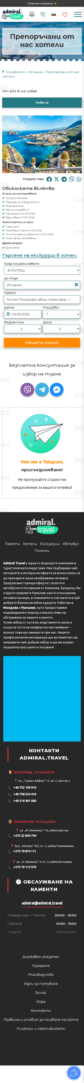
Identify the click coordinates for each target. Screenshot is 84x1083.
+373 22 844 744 (22, 880)
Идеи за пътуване (41, 1028)
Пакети (12, 588)
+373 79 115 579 (22, 911)
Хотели (30, 588)
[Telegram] (64, 179)
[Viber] (71, 179)
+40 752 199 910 (22, 832)
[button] (37, 170)
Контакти (41, 1055)
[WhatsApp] (79, 179)
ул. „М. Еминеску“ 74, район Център (44, 874)
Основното (15, 72)
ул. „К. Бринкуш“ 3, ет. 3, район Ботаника (44, 905)
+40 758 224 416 (22, 838)
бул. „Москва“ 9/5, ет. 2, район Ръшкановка (44, 890)
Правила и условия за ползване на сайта (40, 1064)
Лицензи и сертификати (41, 1073)
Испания (35, 72)
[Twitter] (56, 179)
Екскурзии (50, 588)
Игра (40, 1046)
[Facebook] (49, 179)
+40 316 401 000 (22, 845)
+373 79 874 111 (22, 896)
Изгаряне (41, 1010)
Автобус (71, 588)
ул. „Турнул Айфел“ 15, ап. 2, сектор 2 (44, 825)
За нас (41, 1037)
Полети (42, 595)
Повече (42, 102)
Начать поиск (42, 342)
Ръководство (41, 1019)
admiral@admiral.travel (42, 947)
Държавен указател (40, 1001)
